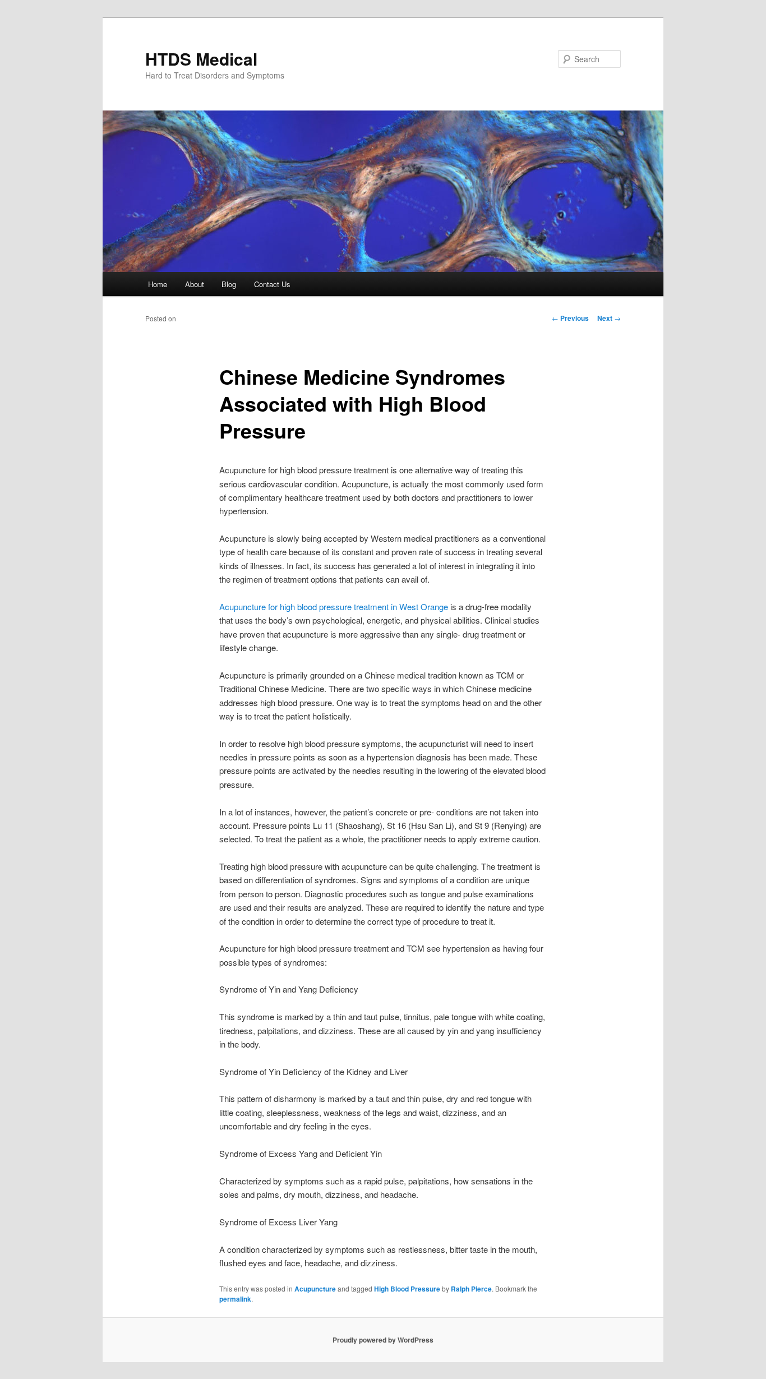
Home (157, 284)
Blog (229, 284)
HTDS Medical (201, 59)
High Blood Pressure (407, 1289)
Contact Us (272, 284)
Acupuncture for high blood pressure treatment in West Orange (333, 606)
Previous (570, 318)
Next (609, 318)
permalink (235, 1299)
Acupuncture (315, 1289)
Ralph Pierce (471, 1289)
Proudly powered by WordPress (383, 1340)
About (194, 284)
